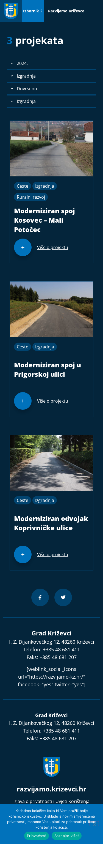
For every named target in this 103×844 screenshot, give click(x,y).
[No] (94, 823)
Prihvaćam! (36, 836)
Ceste (22, 186)
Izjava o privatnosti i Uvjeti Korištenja (51, 801)
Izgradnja (44, 186)
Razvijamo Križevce (66, 10)
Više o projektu (52, 247)
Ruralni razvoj (31, 197)
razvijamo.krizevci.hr (51, 788)
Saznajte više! (66, 836)
